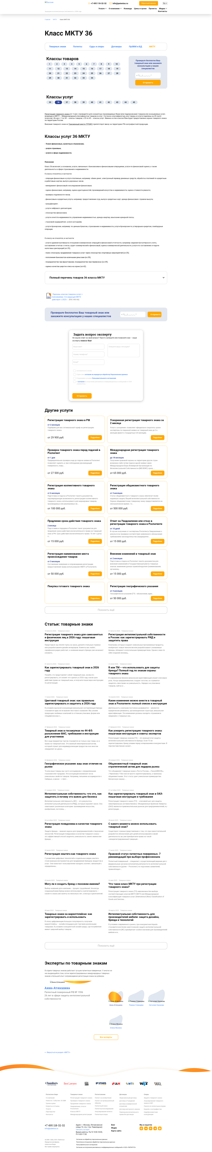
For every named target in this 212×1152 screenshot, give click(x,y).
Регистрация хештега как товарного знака (70, 853)
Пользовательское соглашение (86, 1144)
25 (92, 73)
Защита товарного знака (153, 1098)
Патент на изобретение (103, 1098)
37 (67, 102)
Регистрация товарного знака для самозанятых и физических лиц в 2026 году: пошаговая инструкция (74, 637)
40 (92, 102)
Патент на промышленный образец (104, 1102)
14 (75, 69)
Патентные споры (101, 1114)
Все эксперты (106, 1037)
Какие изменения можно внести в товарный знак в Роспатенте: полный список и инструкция (137, 702)
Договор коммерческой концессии (128, 1105)
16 (92, 69)
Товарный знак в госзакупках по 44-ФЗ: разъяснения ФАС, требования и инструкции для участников (72, 733)
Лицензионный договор (128, 1098)
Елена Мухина (116, 1028)
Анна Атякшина (57, 988)
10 (117, 64)
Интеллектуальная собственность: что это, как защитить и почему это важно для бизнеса (73, 795)
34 (92, 78)
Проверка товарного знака (80, 1101)
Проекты (153, 8)
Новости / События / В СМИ (56, 1100)
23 (75, 73)
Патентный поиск (101, 1106)
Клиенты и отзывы (53, 1106)
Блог (113, 1125)
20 (50, 73)
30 (58, 78)
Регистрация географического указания (134, 586)
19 (117, 69)
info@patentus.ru (51, 1128)
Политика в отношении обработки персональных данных (95, 1142)
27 (109, 73)
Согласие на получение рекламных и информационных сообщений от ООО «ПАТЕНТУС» (106, 1147)
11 (50, 69)
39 (84, 102)
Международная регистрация (81, 1114)
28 (117, 73)
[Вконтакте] (146, 1128)
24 (84, 73)
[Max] (141, 1128)
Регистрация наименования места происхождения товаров (68, 555)
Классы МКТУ (75, 1111)
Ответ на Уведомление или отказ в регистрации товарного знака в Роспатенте (136, 522)
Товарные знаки (57, 46)
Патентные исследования (104, 1109)
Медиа (162, 8)
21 (58, 73)
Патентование (100, 1094)
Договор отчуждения (127, 1101)
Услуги (48, 1109)
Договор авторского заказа (129, 1109)
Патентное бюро (52, 1094)
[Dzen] (160, 1128)
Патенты (77, 46)
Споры (146, 1094)
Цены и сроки (140, 8)
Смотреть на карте (82, 1129)
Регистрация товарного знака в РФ (69, 420)
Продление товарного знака (80, 1103)
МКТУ (152, 46)
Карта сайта (116, 1131)
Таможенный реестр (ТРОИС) (81, 124)
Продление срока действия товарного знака (74, 520)
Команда (128, 8)
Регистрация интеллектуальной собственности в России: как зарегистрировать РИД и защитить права (136, 637)
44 (126, 102)
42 (109, 102)
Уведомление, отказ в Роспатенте (78, 1107)
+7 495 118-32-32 (55, 1125)
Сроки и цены (51, 1103)
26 (100, 73)
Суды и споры (96, 46)
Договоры (116, 46)
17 (100, 69)
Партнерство (50, 1112)
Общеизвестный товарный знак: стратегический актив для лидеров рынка (133, 765)
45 (134, 102)
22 (67, 73)
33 (84, 78)
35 (50, 102)
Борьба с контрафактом (153, 1109)
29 (50, 78)
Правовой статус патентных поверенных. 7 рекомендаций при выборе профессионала (134, 855)
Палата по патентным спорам (155, 1106)
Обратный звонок (148, 3)
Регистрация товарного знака (57, 114)
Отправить (148, 82)
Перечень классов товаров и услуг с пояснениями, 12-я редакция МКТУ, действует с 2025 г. (67, 297)
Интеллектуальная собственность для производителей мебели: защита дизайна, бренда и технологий (133, 916)
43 (117, 102)
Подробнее (95, 437)
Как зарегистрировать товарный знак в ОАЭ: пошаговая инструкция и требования (135, 795)
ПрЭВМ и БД (135, 46)
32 (75, 78)
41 (100, 102)
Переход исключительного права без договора (129, 1113)
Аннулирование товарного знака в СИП (153, 1102)
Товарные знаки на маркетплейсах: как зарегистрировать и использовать (68, 915)
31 (67, 78)
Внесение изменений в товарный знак (133, 553)
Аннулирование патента (103, 1111)
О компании (114, 8)
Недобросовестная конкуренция (151, 1113)
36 (58, 102)
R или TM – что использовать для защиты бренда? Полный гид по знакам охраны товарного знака (134, 670)
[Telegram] (155, 1128)
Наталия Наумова (156, 1005)
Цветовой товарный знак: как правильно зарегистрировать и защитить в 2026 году (70, 702)
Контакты (162, 11)
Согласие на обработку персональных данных (91, 1139)
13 (67, 69)
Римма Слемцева (136, 1005)
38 (75, 102)
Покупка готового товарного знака (69, 586)
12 (58, 69)
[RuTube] (150, 1128)
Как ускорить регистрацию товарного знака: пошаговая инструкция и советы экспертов (135, 732)
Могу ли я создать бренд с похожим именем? (72, 883)
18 (109, 69)
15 (84, 69)
